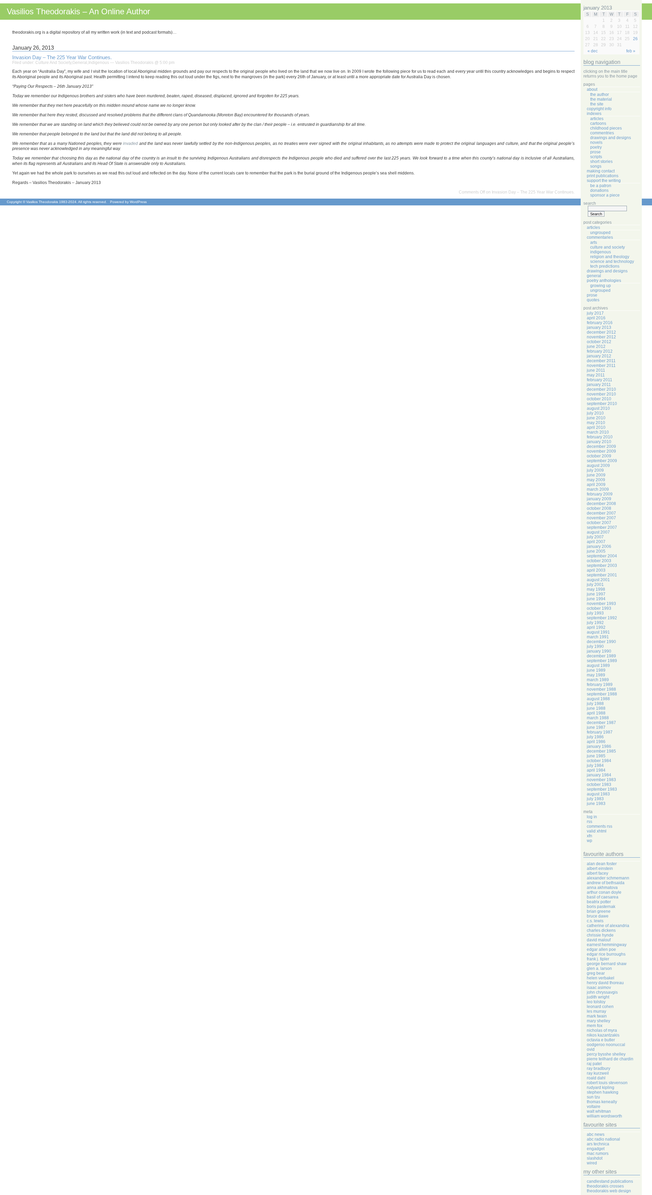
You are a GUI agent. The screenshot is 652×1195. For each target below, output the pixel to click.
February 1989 (600, 684)
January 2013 (599, 327)
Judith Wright (598, 997)
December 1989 (601, 656)
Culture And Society (53, 62)
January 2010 (599, 441)
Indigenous (98, 62)
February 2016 (600, 322)
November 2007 (601, 518)
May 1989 (596, 675)
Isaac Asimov (599, 987)
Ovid (591, 1049)
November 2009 (601, 451)
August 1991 (598, 632)
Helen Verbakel (600, 978)
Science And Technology (612, 261)
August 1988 (598, 698)
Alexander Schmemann (608, 878)
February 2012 (600, 351)
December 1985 (601, 751)
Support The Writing (604, 180)
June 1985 (596, 756)
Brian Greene (599, 911)
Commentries (602, 133)
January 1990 (599, 651)
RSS (589, 821)
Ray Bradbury (598, 1068)
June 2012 (596, 346)
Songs (595, 166)
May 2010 (596, 422)
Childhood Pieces (606, 128)
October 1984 (599, 760)
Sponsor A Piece (605, 195)
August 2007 (598, 532)
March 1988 (598, 718)
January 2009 (599, 498)
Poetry (596, 147)
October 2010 (599, 399)
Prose (595, 152)
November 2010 (601, 394)
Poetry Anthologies (604, 280)
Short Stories (601, 161)
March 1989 (598, 679)
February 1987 (600, 732)
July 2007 (595, 537)
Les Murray (596, 1011)
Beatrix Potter (599, 901)
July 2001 (595, 584)
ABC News (595, 1134)
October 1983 (599, 784)
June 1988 (596, 708)
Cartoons (598, 123)
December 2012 (601, 332)
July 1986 (595, 737)
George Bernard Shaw (607, 963)
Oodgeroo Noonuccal (606, 1044)
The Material (601, 99)
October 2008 (599, 508)
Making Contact (601, 171)
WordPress (138, 202)
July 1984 (595, 765)
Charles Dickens (601, 930)
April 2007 (596, 541)
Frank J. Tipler (598, 959)
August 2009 (598, 465)
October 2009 (599, 456)
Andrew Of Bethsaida (605, 882)
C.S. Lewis (595, 921)
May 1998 (596, 589)
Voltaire (593, 1106)
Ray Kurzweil (598, 1073)
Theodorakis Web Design (609, 1191)
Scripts (596, 156)
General (79, 62)
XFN (589, 836)
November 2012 (601, 337)
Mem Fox (594, 1025)
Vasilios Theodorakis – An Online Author (78, 11)
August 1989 (598, 665)
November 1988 (601, 689)
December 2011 (601, 360)
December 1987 (601, 722)
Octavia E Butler (601, 1040)
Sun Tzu (593, 1097)
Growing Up (600, 285)
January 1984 (599, 775)
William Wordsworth (604, 1116)
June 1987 (596, 727)
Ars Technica (598, 1144)
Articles (596, 118)
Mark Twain (597, 1016)
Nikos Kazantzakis (603, 1035)
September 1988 (602, 694)
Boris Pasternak (601, 906)
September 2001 (602, 575)
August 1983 (598, 794)
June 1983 (596, 803)
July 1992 (595, 622)
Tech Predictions (604, 266)
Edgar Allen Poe (601, 949)
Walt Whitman (599, 1111)
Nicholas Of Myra (602, 1030)
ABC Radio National (603, 1139)
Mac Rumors (598, 1153)
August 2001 (598, 579)
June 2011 (596, 370)
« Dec (592, 51)
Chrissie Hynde (600, 935)
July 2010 (595, 413)
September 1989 (602, 660)
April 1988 (596, 713)
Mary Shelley (598, 1021)
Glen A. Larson (599, 968)
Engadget (595, 1148)
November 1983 (601, 779)
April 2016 (596, 318)
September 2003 (602, 565)
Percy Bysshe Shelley (606, 1054)
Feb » (630, 51)
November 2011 (601, 365)
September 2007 (602, 527)
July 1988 (595, 703)
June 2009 (596, 475)
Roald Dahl (596, 1078)
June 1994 (596, 598)
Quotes (593, 300)
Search (589, 203)
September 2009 (602, 460)
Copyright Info (599, 108)
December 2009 (601, 446)
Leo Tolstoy (596, 1001)
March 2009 (598, 489)
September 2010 (602, 403)
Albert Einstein (600, 868)
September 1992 (602, 618)
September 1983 (602, 789)
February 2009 (600, 494)
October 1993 (599, 608)
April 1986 (596, 741)
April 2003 (596, 570)
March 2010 (598, 432)
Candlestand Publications (610, 1181)
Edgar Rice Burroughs (606, 954)
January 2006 (599, 546)
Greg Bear (596, 973)
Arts (593, 242)
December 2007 (601, 513)
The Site (596, 104)
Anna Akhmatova (602, 887)
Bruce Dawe (598, 916)
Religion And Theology (609, 256)
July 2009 (595, 470)
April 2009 (596, 484)
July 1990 (595, 646)
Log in (592, 816)
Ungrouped (600, 232)
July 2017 (595, 313)
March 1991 (598, 637)
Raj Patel (594, 1063)
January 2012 (599, 356)
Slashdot (594, 1158)
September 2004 (602, 556)
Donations (599, 190)
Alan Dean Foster (602, 863)
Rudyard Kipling (600, 1087)
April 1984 (596, 770)
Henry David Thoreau (605, 982)
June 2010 (596, 418)
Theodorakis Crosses (605, 1186)
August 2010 (598, 408)
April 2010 (596, 427)
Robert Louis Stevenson (607, 1082)
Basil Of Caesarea (602, 897)
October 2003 (599, 560)
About (592, 89)
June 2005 (596, 551)
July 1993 (595, 613)
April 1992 (596, 627)
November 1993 (601, 603)
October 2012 (599, 341)
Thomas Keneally (602, 1101)
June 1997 (596, 594)
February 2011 (599, 379)
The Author (599, 94)
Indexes (594, 113)
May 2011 (596, 375)
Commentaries (600, 237)
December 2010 (601, 389)
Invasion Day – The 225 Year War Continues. (62, 57)
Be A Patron (600, 185)
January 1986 (599, 746)
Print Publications (602, 175)
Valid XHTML (596, 831)
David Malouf (599, 940)
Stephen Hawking (602, 1092)
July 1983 (595, 798)
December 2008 (601, 503)
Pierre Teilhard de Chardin (610, 1059)
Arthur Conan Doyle (604, 892)
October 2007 (599, 522)
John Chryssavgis (602, 992)
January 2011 (599, 384)
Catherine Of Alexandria (608, 925)
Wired (592, 1163)
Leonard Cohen (600, 1006)
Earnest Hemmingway (607, 944)
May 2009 (596, 479)
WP (589, 840)
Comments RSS (599, 826)
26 (635, 38)
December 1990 (601, 641)
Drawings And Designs (610, 137)
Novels (596, 142)
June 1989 (596, 670)
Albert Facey (597, 873)
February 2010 (600, 437)
